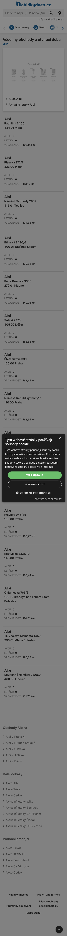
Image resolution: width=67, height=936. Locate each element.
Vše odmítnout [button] (35, 484)
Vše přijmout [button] (34, 475)
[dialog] (33, 468)
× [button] (59, 438)
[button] (33, 493)
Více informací (45, 466)
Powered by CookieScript (48, 499)
